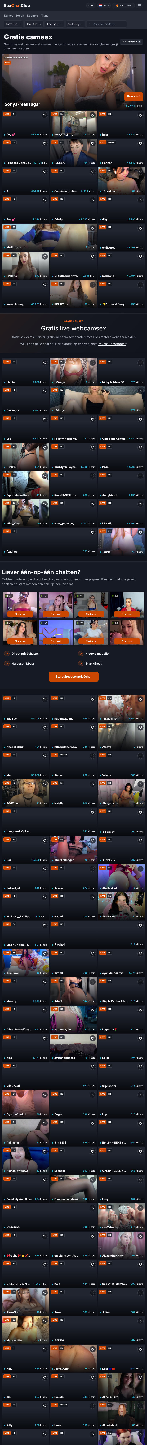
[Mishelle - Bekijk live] (73, 1161)
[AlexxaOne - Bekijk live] (73, 1359)
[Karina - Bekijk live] (97, 1330)
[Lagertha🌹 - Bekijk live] (121, 1019)
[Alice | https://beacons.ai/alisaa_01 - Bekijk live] (25, 1019)
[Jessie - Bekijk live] (73, 878)
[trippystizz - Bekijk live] (121, 1076)
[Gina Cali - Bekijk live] (49, 1076)
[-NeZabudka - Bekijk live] (121, 1217)
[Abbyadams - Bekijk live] (121, 793)
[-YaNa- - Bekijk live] (121, 542)
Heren (20, 15)
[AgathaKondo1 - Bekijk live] (25, 1104)
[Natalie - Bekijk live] (73, 793)
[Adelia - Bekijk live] (73, 209)
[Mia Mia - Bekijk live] (121, 513)
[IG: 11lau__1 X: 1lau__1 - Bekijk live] (25, 906)
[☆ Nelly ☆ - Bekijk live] (121, 850)
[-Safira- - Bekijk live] (25, 457)
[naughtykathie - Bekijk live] (73, 708)
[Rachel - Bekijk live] (97, 935)
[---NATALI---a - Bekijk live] (73, 124)
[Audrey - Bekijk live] (49, 542)
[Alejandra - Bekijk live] (25, 400)
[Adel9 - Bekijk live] (73, 991)
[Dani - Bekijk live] (25, 850)
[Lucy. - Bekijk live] (121, 1189)
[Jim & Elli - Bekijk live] (73, 1132)
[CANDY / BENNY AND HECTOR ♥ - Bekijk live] (121, 1161)
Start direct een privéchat (73, 676)
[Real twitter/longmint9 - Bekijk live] (73, 429)
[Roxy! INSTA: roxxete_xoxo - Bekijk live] (73, 485)
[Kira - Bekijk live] (25, 1048)
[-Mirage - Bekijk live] (73, 372)
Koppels (32, 15)
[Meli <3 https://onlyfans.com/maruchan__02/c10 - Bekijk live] (25, 935)
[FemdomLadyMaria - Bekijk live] (73, 1189)
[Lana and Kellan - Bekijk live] (49, 822)
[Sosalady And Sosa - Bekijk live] (25, 1189)
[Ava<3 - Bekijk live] (73, 963)
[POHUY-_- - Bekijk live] (73, 294)
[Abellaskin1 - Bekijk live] (121, 878)
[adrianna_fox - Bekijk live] (73, 1019)
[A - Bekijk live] (25, 181)
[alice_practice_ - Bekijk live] (73, 513)
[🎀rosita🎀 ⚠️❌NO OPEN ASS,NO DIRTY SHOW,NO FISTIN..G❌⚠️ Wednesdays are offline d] (25, 1245)
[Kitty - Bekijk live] (25, 1415)
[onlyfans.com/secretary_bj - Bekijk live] (73, 1245)
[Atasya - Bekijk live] (121, 737)
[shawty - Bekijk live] (25, 991)
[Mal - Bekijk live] (25, 765)
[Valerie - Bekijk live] (121, 765)
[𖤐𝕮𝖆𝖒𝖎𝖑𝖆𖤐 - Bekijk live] (121, 822)
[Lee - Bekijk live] (25, 429)
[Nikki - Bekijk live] (121, 1048)
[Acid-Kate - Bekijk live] (121, 906)
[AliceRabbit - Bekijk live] (121, 1415)
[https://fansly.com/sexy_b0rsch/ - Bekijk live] (73, 737)
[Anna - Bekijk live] (73, 1302)
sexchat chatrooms (112, 344)
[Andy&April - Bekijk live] (121, 485)
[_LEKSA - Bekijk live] (73, 153)
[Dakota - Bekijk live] (73, 1387)
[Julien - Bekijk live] (121, 1302)
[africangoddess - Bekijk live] (73, 1048)
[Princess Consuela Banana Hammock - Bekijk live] (25, 153)
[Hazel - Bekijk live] (73, 1415)
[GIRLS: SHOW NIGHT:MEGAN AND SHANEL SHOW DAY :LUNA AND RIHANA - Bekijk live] (25, 1274)
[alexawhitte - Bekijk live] (25, 1330)
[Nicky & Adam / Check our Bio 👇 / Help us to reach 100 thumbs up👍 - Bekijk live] (121, 372)
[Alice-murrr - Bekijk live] (121, 1387)
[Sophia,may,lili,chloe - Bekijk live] (73, 181)
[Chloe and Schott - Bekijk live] (121, 429)
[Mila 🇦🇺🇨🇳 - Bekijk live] (121, 1359)
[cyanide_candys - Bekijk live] (121, 963)
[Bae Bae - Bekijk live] (25, 708)
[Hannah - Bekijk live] (121, 153)
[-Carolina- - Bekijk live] (121, 181)
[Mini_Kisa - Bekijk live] (25, 513)
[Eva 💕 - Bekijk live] (25, 209)
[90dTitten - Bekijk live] (25, 793)
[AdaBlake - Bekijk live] (25, 963)
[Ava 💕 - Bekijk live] (25, 124)
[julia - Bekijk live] (121, 124)
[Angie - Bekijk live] (73, 1104)
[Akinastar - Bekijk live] (25, 1132)
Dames (8, 15)
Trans (44, 15)
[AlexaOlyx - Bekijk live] (25, 1302)
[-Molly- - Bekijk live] (97, 400)
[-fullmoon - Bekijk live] (49, 237)
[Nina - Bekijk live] (25, 1359)
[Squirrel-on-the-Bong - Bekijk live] (25, 485)
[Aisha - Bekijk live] (73, 765)
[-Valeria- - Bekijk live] (25, 266)
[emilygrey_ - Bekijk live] (121, 237)
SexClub (17, 5)
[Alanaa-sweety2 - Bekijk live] (25, 1161)
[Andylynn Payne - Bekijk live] (73, 457)
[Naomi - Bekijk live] (73, 906)
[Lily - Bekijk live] (121, 1104)
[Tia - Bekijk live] (25, 1387)
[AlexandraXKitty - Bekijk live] (121, 1245)
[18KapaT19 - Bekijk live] (121, 708)
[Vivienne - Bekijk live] (49, 1217)
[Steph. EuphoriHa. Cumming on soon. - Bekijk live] (121, 991)
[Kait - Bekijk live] (73, 1274)
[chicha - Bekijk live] (25, 372)
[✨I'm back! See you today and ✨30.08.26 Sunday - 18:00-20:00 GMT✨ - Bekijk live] (121, 294)
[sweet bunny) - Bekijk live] (25, 294)
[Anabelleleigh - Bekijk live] (25, 737)
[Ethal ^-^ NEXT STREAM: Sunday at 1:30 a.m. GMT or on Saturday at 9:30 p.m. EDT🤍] (121, 1132)
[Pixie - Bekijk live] (121, 457)
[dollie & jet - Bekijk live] (25, 878)
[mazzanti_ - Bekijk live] (121, 266)
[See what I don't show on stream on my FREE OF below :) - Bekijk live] (121, 1274)
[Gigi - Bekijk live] (121, 209)
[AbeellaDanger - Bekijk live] (73, 850)
